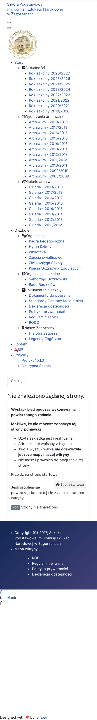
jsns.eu (41, 717)
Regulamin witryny (47, 563)
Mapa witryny (26, 549)
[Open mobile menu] (9, 22)
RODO (37, 558)
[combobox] (29, 381)
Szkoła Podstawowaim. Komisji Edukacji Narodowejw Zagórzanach (35, 9)
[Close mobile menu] (9, 27)
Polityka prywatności (50, 568)
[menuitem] (18, 62)
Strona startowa (72, 484)
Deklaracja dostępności (52, 574)
